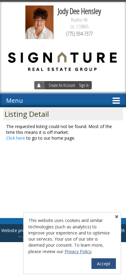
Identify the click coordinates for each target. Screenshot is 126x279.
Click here (15, 138)
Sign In (84, 85)
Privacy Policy (78, 251)
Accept (103, 263)
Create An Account (62, 85)
